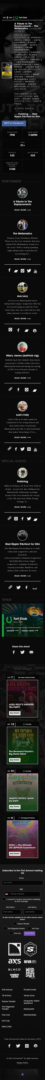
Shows (10, 631)
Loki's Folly (22, 415)
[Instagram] (22, 271)
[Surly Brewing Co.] (30, 949)
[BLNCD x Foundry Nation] (14, 973)
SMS (21, 889)
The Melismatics (22, 234)
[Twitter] (29, 271)
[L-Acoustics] (14, 949)
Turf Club (35, 929)
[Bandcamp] (16, 271)
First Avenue (7, 990)
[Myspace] (35, 588)
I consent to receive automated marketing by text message (23, 900)
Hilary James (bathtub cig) (22, 356)
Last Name (32, 907)
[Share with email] (31, 652)
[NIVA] (30, 961)
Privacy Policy (22, 1063)
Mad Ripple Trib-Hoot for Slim (22, 544)
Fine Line (17, 933)
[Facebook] (9, 270)
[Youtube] (35, 271)
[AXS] (14, 961)
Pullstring (22, 482)
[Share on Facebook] (14, 652)
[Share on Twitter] (22, 652)
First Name (10, 907)
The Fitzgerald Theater (16, 929)
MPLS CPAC (7, 1027)
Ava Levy (22, 296)
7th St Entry (6, 996)
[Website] (10, 389)
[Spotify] (35, 331)
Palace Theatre (23, 924)
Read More (20, 210)
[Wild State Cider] (30, 973)
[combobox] (7, 894)
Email (21, 878)
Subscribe (29, 933)
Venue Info (28, 631)
